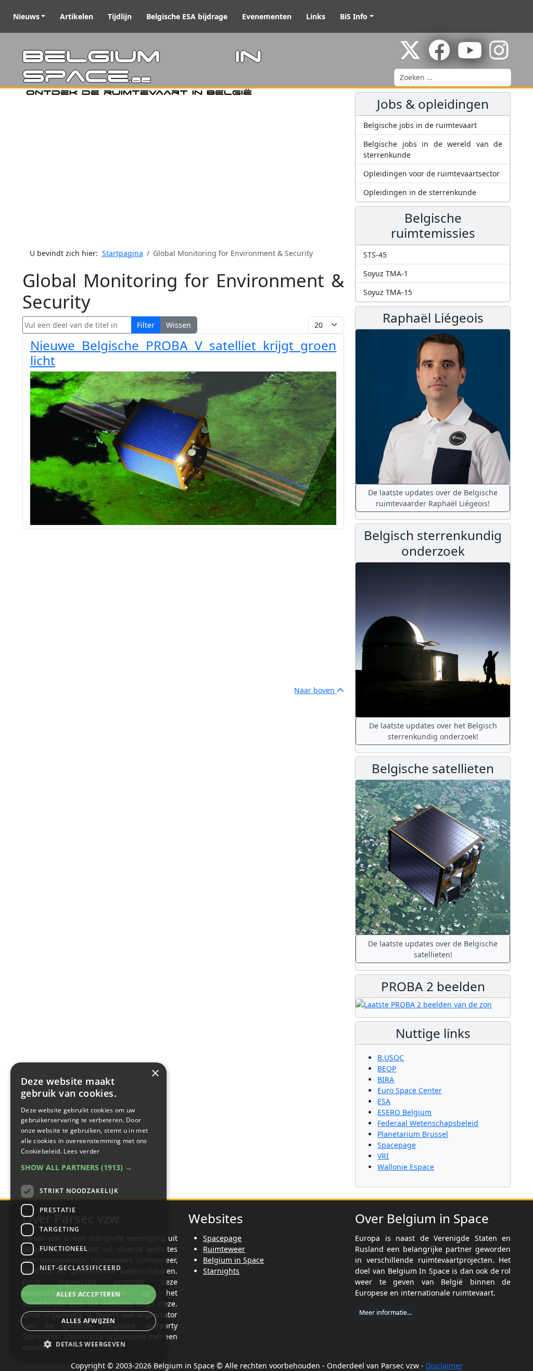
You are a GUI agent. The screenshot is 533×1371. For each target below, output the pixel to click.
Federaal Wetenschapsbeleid (427, 1123)
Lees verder (81, 1151)
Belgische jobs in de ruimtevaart (420, 125)
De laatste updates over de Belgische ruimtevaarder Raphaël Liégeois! (433, 498)
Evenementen (266, 16)
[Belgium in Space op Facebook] (439, 55)
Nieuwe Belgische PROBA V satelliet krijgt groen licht (183, 353)
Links (315, 16)
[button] (88, 1167)
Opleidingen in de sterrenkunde (419, 192)
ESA (383, 1101)
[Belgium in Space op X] (410, 55)
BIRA (385, 1079)
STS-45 (375, 255)
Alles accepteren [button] (88, 1294)
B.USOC (390, 1057)
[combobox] (452, 77)
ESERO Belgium (404, 1112)
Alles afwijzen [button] (88, 1320)
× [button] (155, 1074)
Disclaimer (444, 1365)
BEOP (386, 1068)
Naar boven (315, 690)
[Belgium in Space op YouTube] (470, 55)
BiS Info (353, 16)
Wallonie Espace (405, 1167)
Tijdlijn (120, 16)
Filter (146, 325)
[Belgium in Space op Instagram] (499, 55)
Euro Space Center (409, 1090)
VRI (383, 1156)
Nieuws (26, 16)
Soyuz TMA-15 (387, 292)
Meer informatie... (385, 1312)
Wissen (178, 325)
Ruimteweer (224, 1249)
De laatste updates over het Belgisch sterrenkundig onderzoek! (433, 731)
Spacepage (396, 1145)
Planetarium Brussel (412, 1134)
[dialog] (88, 1211)
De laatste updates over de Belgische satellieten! (433, 949)
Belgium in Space (233, 1260)
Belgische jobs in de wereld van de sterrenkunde (432, 149)
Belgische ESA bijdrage (186, 16)
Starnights (221, 1271)
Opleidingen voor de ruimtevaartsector (431, 173)
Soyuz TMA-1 (385, 273)
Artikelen (76, 16)
